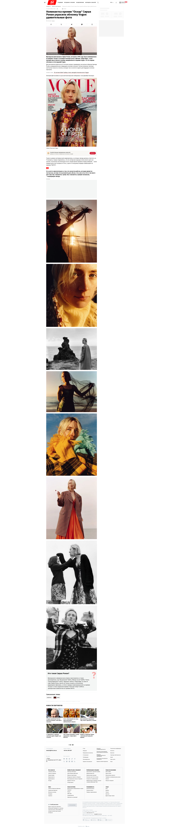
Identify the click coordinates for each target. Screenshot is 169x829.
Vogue (53, 21)
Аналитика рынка (90, 788)
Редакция (85, 750)
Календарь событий (90, 2)
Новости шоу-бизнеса (56, 6)
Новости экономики (111, 770)
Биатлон (107, 793)
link (64, 759)
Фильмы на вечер (52, 792)
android (86, 820)
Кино (49, 786)
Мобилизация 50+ (90, 773)
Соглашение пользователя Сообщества (102, 759)
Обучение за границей (72, 797)
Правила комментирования (102, 761)
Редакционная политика (88, 752)
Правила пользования (87, 761)
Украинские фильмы (52, 790)
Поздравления (80, 2)
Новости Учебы (71, 786)
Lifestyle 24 (48, 6)
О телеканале (85, 755)
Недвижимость (90, 786)
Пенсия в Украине (110, 780)
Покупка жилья (90, 790)
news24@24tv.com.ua (51, 750)
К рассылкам (72, 805)
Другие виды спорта (110, 795)
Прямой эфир (51, 775)
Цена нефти (108, 771)
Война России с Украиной (73, 770)
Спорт (107, 786)
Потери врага (70, 782)
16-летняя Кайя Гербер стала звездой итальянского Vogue (71, 72)
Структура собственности (115, 755)
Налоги (107, 778)
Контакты (112, 750)
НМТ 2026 (69, 793)
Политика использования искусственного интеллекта (102, 752)
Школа (68, 791)
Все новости (51, 770)
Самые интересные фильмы (54, 788)
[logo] (52, 2)
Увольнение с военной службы (93, 771)
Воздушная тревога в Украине (74, 777)
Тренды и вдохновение (92, 792)
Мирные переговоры (72, 775)
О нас (84, 748)
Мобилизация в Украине (93, 770)
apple (93, 820)
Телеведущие (85, 757)
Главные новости (52, 771)
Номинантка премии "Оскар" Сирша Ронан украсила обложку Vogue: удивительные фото (79, 6)
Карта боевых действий (72, 773)
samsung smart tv (108, 820)
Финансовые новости (110, 775)
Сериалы (50, 795)
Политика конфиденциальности (101, 749)
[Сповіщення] (116, 2)
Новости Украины (52, 773)
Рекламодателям (86, 759)
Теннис (107, 792)
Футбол (107, 790)
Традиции (60, 2)
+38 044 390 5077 (68, 750)
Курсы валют (108, 773)
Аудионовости (51, 778)
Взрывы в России (71, 780)
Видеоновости (51, 777)
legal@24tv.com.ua (98, 814)
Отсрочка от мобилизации (92, 778)
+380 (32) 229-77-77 (90, 812)
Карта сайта (112, 759)
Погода (49, 780)
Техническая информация (115, 748)
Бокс (107, 788)
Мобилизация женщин (91, 775)
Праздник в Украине (69, 2)
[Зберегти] (92, 24)
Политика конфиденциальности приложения (101, 755)
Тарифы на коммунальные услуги (113, 777)
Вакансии (112, 752)
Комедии (50, 793)
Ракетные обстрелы (71, 771)
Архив (111, 757)
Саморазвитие (70, 795)
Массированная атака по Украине (74, 778)
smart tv (100, 820)
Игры (111, 761)
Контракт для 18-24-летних (92, 777)
